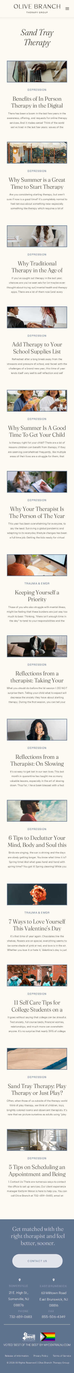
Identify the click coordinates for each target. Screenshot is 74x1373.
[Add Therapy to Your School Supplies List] (37, 317)
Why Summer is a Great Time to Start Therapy (37, 183)
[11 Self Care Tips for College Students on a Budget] (37, 975)
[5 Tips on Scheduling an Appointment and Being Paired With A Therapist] (37, 1140)
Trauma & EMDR (37, 583)
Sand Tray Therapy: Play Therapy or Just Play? (37, 1089)
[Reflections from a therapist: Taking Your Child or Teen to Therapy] (37, 646)
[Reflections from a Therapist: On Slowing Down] (37, 730)
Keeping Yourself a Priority (37, 596)
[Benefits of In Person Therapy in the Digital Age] (37, 71)
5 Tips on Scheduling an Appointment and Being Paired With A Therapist (37, 1173)
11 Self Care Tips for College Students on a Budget (37, 1009)
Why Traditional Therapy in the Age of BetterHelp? (37, 270)
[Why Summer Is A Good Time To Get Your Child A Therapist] (37, 401)
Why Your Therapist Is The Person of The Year (37, 512)
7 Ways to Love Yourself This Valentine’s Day (37, 925)
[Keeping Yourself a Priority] (37, 565)
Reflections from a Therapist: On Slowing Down (37, 763)
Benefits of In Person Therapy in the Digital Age (37, 105)
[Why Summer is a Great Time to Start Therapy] (37, 153)
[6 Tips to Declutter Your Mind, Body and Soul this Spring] (37, 811)
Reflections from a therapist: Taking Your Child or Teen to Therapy (37, 680)
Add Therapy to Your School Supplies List (37, 348)
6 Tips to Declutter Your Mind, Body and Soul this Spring (37, 844)
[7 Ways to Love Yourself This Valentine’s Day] (37, 894)
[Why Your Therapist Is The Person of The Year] (37, 482)
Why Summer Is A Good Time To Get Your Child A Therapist (37, 434)
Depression (37, 89)
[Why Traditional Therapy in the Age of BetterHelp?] (37, 236)
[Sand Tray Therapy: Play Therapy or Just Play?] (37, 1059)
